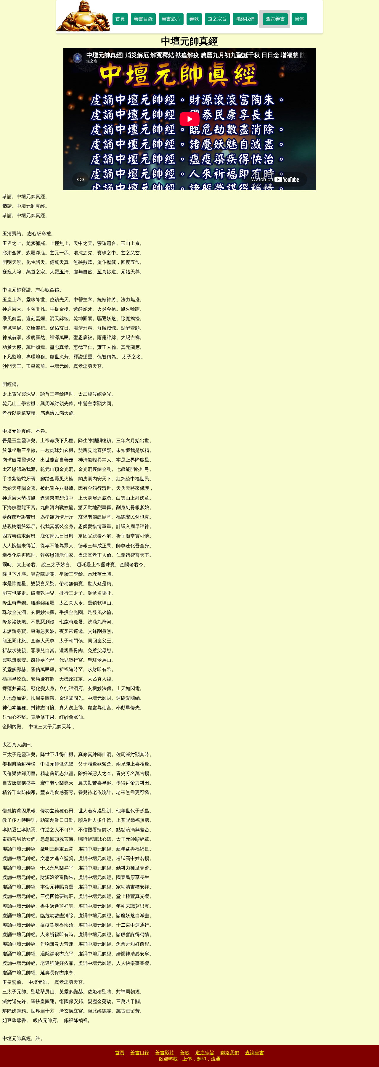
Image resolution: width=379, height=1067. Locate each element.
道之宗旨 (217, 18)
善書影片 (171, 18)
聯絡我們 (245, 18)
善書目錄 (143, 18)
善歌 (194, 18)
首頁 (120, 18)
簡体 (299, 18)
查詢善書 (275, 18)
